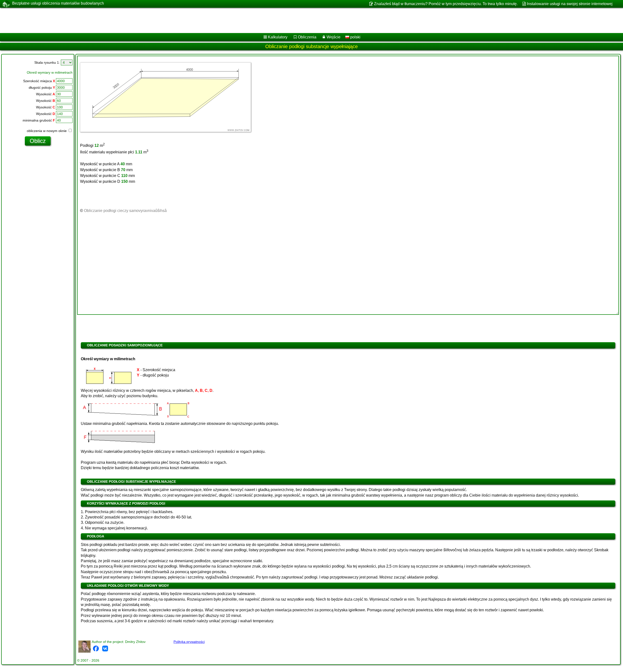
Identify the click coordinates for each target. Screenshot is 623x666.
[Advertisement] (148, 20)
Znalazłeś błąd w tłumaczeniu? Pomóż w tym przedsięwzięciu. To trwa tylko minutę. (445, 4)
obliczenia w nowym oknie (47, 131)
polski (354, 37)
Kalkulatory (277, 37)
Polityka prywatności (189, 642)
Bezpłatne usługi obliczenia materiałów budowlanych (58, 3)
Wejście (333, 37)
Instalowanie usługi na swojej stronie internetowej (570, 4)
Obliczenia (307, 37)
